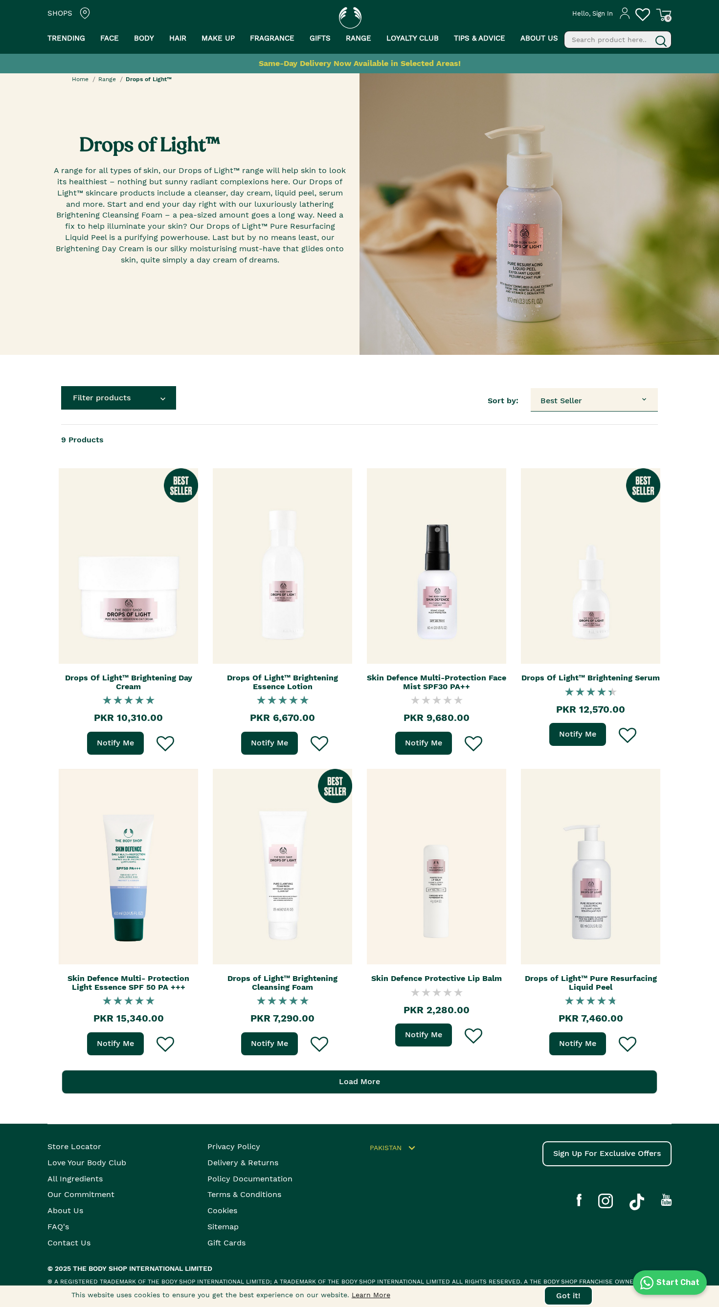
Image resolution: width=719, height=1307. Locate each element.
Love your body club (86, 1162)
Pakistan (386, 1147)
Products (82, 439)
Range (107, 79)
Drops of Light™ (149, 79)
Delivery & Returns (242, 1162)
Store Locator (74, 1146)
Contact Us (68, 1242)
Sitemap (223, 1226)
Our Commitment (80, 1194)
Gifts (320, 38)
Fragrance (272, 38)
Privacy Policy (233, 1146)
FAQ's (58, 1226)
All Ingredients (75, 1178)
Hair (177, 38)
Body (144, 38)
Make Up (218, 38)
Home (80, 79)
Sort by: (503, 400)
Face (109, 38)
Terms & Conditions (244, 1194)
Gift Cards (226, 1242)
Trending (66, 38)
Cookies (222, 1210)
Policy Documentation (249, 1178)
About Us (65, 1210)
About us (539, 38)
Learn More (371, 1295)
